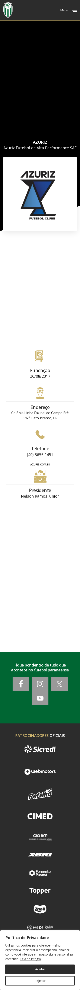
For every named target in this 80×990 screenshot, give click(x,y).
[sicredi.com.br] (40, 749)
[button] (40, 465)
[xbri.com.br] (40, 855)
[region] (40, 960)
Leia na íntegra (30, 959)
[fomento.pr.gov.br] (40, 873)
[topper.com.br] (40, 891)
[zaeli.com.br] (40, 909)
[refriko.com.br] (40, 794)
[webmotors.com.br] (40, 771)
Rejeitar (40, 981)
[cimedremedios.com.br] (40, 816)
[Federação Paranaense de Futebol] (8, 10)
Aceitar (40, 969)
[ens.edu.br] (40, 927)
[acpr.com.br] (40, 837)
